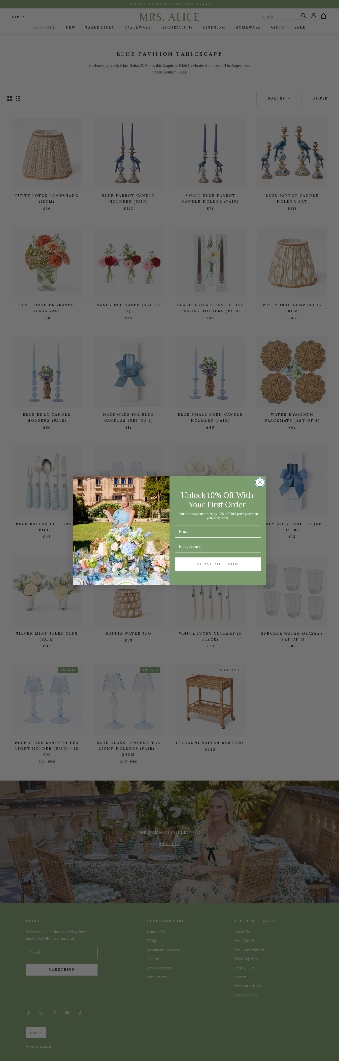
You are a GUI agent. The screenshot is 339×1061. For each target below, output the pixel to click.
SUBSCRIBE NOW (218, 564)
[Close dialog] (260, 482)
